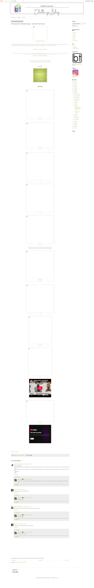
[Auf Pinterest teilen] (31, 455)
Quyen (74, 35)
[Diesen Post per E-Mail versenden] (26, 455)
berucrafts (20, 479)
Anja (40, 313)
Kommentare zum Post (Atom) (21, 562)
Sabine (74, 36)
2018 (74, 91)
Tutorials (18, 17)
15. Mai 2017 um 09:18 (27, 464)
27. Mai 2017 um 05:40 (21, 489)
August (75, 100)
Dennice (40, 422)
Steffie (40, 344)
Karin (74, 33)
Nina (40, 212)
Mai (75, 105)
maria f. (15, 523)
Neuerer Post (13, 560)
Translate (76, 26)
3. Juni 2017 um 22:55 (26, 506)
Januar (75, 119)
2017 (74, 92)
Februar (75, 117)
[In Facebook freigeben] (30, 455)
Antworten (16, 474)
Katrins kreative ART (18, 464)
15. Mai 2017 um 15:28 (28, 479)
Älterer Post (67, 560)
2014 (74, 124)
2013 (74, 126)
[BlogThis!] (27, 455)
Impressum (75, 47)
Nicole (40, 118)
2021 (74, 86)
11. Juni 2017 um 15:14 (28, 497)
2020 (74, 88)
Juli (75, 102)
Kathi (15, 489)
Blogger (56, 577)
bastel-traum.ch (76, 48)
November (76, 95)
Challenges (13, 17)
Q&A (74, 45)
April (75, 114)
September (76, 99)
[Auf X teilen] (29, 455)
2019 (74, 89)
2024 (74, 81)
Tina (40, 180)
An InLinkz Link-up (14, 451)
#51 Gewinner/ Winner (77, 112)
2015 (74, 123)
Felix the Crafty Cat (18, 506)
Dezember (76, 94)
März (75, 116)
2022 (74, 84)
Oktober (75, 97)
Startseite (40, 560)
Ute (40, 376)
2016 (74, 121)
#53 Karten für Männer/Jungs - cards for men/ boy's (77, 108)
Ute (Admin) (75, 40)
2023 (74, 83)
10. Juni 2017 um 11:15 (22, 523)
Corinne (74, 32)
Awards (23, 17)
